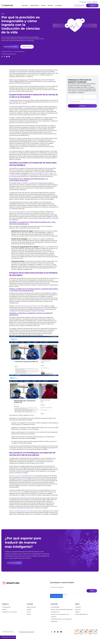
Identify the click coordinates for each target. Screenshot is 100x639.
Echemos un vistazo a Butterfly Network (21, 475)
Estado (77, 612)
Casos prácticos (34, 5)
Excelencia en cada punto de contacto (60, 615)
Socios (29, 612)
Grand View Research (20, 80)
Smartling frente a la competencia (61, 619)
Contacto (78, 607)
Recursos (50, 5)
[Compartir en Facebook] (7, 56)
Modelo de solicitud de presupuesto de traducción (62, 611)
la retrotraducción (47, 264)
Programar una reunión (92, 5)
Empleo (29, 609)
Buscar (90, 2)
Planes (4, 609)
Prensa (29, 614)
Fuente (31, 415)
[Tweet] (4, 56)
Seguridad (54, 621)
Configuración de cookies (8, 637)
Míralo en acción (27, 46)
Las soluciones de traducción (18, 211)
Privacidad (22, 632)
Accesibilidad (55, 607)
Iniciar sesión (83, 2)
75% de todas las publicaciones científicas (32, 306)
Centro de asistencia (81, 614)
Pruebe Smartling (79, 5)
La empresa (58, 5)
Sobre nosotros (31, 607)
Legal (26, 632)
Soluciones (25, 5)
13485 (51, 213)
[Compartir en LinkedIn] (9, 56)
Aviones (43, 5)
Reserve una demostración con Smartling (22, 511)
